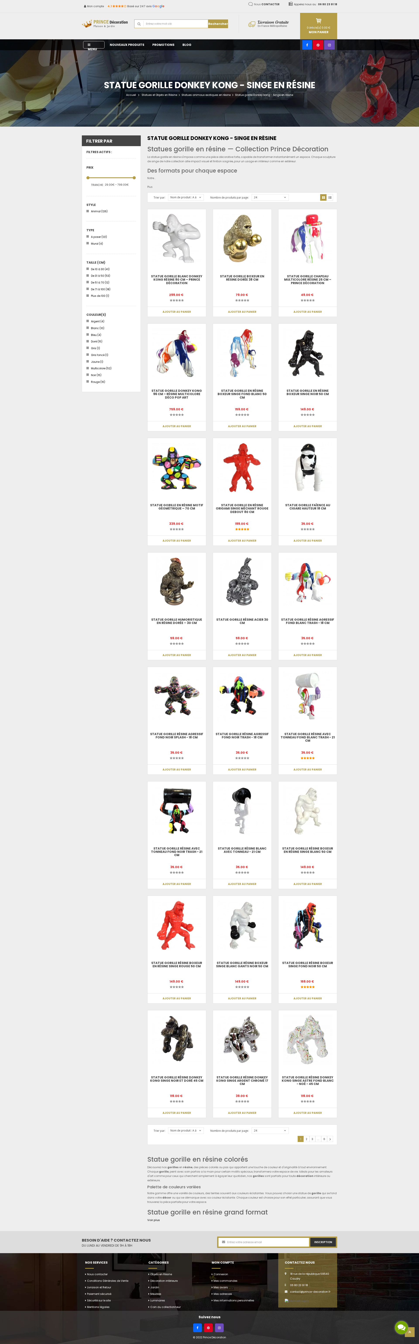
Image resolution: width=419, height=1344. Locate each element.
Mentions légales (98, 1307)
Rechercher (218, 24)
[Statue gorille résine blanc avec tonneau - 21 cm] (242, 811)
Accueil (131, 95)
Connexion (221, 1274)
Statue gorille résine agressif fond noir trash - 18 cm (242, 735)
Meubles (155, 1294)
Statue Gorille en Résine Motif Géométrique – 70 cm (176, 507)
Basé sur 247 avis (136, 6)
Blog (186, 45)
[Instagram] (329, 45)
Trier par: (159, 197)
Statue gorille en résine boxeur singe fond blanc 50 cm (242, 394)
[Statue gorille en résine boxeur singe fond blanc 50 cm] (242, 353)
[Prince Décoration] (105, 24)
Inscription (323, 1242)
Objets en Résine (161, 1274)
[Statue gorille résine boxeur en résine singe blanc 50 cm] (308, 811)
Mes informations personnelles (234, 1300)
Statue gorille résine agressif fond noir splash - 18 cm (176, 735)
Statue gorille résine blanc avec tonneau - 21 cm (242, 850)
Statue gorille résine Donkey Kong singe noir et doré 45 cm (176, 1079)
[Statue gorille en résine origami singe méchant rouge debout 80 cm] (242, 467)
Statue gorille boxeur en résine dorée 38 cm (242, 278)
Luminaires (157, 1300)
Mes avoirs (221, 1287)
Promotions (163, 45)
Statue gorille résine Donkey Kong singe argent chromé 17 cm (242, 1080)
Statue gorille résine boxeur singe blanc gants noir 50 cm (242, 964)
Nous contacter (97, 1274)
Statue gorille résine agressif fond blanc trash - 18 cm (307, 621)
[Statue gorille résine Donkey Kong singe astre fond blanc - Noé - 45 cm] (308, 1039)
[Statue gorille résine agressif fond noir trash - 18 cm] (242, 696)
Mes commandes (225, 1281)
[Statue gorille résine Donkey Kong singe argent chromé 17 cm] (242, 1039)
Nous (267, 4)
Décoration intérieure (164, 1281)
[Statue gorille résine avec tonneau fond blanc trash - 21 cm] (308, 696)
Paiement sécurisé (99, 1294)
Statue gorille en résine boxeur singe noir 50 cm (308, 392)
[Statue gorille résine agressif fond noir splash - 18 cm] (177, 696)
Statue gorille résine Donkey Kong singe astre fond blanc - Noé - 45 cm (308, 1080)
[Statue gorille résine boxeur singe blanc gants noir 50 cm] (242, 925)
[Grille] (323, 197)
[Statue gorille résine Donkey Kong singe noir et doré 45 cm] (177, 1039)
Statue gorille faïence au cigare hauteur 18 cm (307, 507)
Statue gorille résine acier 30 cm (242, 621)
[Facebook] (307, 45)
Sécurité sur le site (99, 1300)
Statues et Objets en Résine (159, 95)
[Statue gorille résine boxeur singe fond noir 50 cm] (308, 925)
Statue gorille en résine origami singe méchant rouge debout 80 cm (242, 508)
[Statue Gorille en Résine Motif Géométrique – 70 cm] (177, 467)
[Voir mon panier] (318, 20)
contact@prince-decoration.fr (310, 1292)
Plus (150, 187)
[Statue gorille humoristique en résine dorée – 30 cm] (177, 582)
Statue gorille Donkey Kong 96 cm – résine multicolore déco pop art (176, 394)
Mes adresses (223, 1294)
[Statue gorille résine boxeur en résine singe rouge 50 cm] (177, 925)
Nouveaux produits (127, 45)
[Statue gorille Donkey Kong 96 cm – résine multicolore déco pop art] (177, 353)
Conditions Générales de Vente (107, 1281)
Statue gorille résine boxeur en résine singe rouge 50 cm (176, 964)
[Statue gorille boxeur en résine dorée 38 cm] (242, 238)
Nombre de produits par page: (229, 197)
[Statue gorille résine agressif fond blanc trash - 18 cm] (308, 582)
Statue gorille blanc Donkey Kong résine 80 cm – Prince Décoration (176, 279)
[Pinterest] (318, 45)
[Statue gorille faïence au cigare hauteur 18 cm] (308, 467)
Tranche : (97, 185)
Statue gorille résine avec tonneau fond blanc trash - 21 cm (308, 737)
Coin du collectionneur (165, 1307)
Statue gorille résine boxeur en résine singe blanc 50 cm (307, 850)
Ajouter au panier (177, 312)
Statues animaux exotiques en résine (206, 95)
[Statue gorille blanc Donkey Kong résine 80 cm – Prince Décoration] (177, 238)
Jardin (154, 1287)
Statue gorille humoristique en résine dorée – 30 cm (176, 621)
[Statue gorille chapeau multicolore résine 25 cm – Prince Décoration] (308, 238)
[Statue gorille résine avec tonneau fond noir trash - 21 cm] (177, 811)
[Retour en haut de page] (410, 1333)
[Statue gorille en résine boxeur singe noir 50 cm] (308, 353)
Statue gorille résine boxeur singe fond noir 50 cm (307, 964)
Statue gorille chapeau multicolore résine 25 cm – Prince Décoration (307, 279)
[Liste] (329, 197)
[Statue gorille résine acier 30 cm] (242, 582)
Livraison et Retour (99, 1287)
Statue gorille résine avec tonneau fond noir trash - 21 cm (176, 851)
